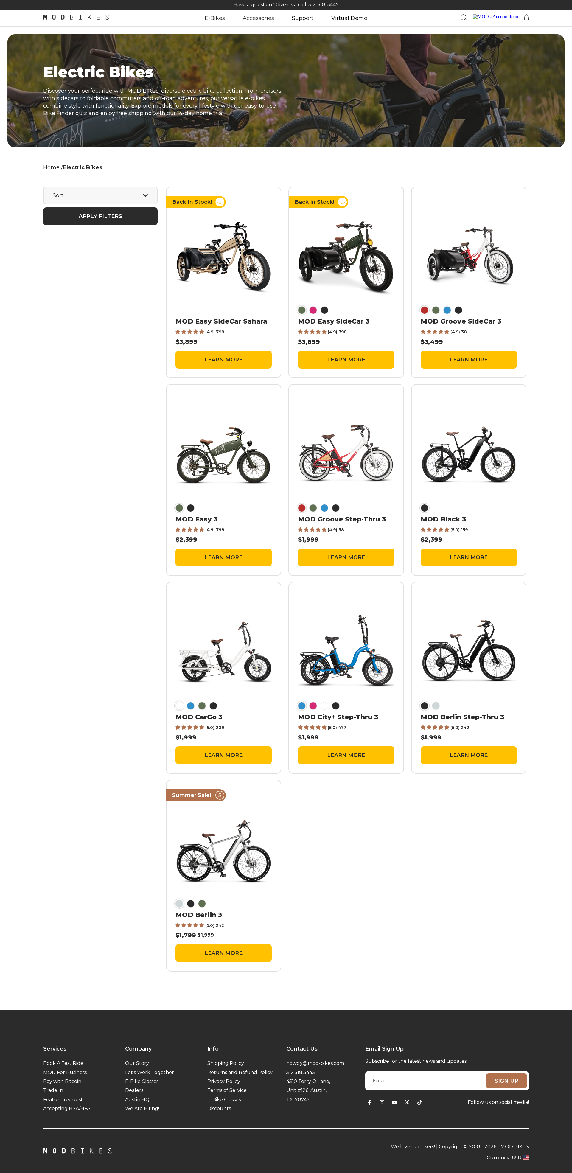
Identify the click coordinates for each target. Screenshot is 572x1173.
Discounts (219, 1108)
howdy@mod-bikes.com (315, 1063)
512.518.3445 (300, 1072)
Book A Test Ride (63, 1063)
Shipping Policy (225, 1063)
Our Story (137, 1063)
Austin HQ (137, 1099)
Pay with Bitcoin (62, 1081)
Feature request (63, 1099)
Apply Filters (100, 216)
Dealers (134, 1090)
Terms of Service (227, 1090)
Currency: (498, 1157)
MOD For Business (65, 1072)
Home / (53, 167)
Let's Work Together (149, 1072)
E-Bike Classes (141, 1081)
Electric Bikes (82, 167)
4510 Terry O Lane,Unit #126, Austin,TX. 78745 (308, 1090)
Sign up (506, 1081)
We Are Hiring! (142, 1108)
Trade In (53, 1090)
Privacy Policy (223, 1081)
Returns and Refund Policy (240, 1072)
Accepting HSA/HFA (66, 1108)
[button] (190, 331)
